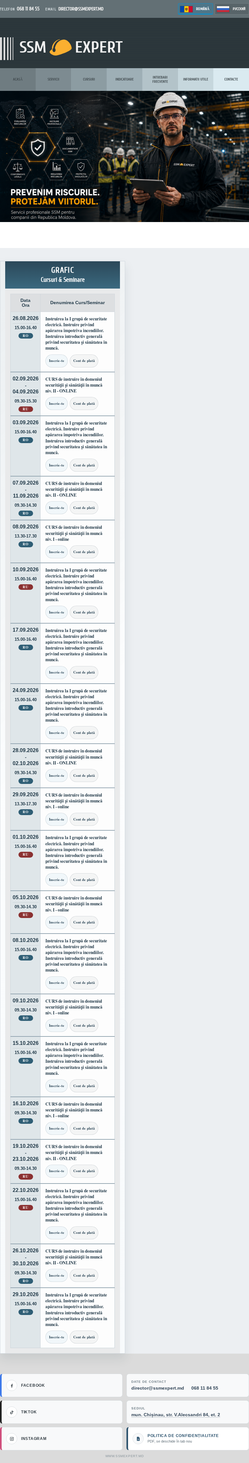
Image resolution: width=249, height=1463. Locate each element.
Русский (239, 9)
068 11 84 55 (204, 1388)
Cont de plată (84, 360)
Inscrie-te (56, 360)
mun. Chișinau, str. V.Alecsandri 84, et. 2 (175, 1414)
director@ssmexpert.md (157, 1388)
